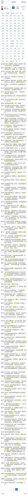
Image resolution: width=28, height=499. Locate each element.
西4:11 (2, 457)
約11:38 (3, 129)
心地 (3, 41)
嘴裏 (3, 61)
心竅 (17, 46)
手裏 (11, 36)
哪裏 (23, 28)
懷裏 (23, 20)
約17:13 (3, 159)
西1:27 (2, 438)
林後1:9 (3, 333)
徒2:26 (2, 163)
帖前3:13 (3, 468)
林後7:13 (3, 366)
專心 (23, 58)
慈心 (11, 15)
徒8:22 (2, 183)
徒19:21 (3, 216)
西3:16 (2, 447)
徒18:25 (3, 205)
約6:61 (2, 105)
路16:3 (2, 67)
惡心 (3, 18)
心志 (3, 53)
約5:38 (2, 99)
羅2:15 (2, 239)
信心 (7, 51)
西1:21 (2, 434)
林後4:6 (3, 354)
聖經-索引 (14, 2)
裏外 (19, 25)
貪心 (19, 36)
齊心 (23, 30)
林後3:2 (3, 350)
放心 (11, 18)
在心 (7, 58)
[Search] (2, 3)
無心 (11, 38)
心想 (3, 51)
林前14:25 (3, 326)
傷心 (3, 36)
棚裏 (15, 30)
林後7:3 (3, 363)
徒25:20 (3, 221)
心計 (7, 43)
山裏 (23, 33)
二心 (7, 18)
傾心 (3, 33)
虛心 (15, 53)
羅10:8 (2, 294)
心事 (7, 48)
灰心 (11, 23)
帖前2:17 (3, 463)
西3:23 (2, 454)
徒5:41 (2, 176)
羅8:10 (2, 268)
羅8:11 (2, 272)
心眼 (15, 51)
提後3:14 (3, 479)
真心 (15, 58)
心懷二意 (12, 61)
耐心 (3, 30)
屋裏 (7, 38)
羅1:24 (2, 235)
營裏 (15, 56)
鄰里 (3, 28)
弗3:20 (2, 404)
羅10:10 (3, 303)
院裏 (3, 58)
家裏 (15, 23)
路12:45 (3, 64)
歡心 (3, 23)
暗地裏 (7, 13)
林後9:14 (3, 372)
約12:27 (3, 133)
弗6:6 (2, 411)
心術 (11, 48)
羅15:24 (3, 313)
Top (3, 493)
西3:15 (2, 443)
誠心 (7, 15)
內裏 (7, 30)
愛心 (3, 13)
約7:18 (2, 109)
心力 (23, 9)
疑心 (3, 56)
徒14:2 (2, 192)
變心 (21, 13)
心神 (3, 48)
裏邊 (7, 25)
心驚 (17, 43)
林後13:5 (3, 376)
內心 (11, 30)
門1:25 (2, 482)
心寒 (17, 41)
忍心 (19, 33)
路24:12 (3, 80)
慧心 (7, 23)
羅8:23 (2, 279)
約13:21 (3, 144)
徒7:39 (2, 180)
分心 (15, 18)
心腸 (19, 38)
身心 (7, 36)
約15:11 (3, 155)
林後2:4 (3, 341)
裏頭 (15, 25)
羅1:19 (2, 232)
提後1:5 (3, 473)
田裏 (23, 36)
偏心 (19, 30)
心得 (23, 38)
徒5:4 (2, 167)
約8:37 (2, 114)
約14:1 (2, 148)
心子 (11, 53)
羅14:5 (2, 309)
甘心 (19, 18)
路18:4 (2, 76)
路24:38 (3, 84)
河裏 (15, 20)
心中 (7, 53)
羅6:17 (2, 259)
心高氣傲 (12, 41)
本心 (17, 13)
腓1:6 (2, 415)
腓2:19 (2, 428)
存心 (15, 15)
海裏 (11, 20)
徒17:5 (2, 196)
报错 (25, 493)
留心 (7, 28)
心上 (21, 46)
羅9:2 (2, 284)
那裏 (19, 28)
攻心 (23, 18)
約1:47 (2, 88)
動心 (23, 15)
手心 (15, 36)
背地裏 (12, 13)
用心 (23, 56)
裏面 (11, 25)
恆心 (19, 20)
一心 (7, 56)
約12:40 (3, 136)
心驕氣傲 (12, 43)
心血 (11, 51)
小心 (15, 38)
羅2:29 (2, 245)
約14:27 (3, 150)
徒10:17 (3, 187)
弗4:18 (2, 407)
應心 (19, 56)
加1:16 (2, 381)
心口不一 (23, 6)
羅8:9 (2, 263)
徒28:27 (3, 226)
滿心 (11, 28)
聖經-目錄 (23, 2)
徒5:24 (2, 172)
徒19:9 (2, 211)
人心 (15, 33)
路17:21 (3, 71)
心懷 (21, 41)
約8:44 (2, 118)
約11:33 (3, 125)
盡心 (19, 23)
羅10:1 (2, 286)
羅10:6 (2, 290)
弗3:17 (2, 400)
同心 (3, 38)
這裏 (11, 58)
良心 (23, 25)
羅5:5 (2, 255)
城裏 (3, 15)
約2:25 (2, 95)
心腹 (7, 41)
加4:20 (2, 388)
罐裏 (7, 20)
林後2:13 (3, 346)
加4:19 (2, 385)
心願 (23, 51)
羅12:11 (3, 307)
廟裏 (15, 28)
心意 (19, 51)
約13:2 (2, 140)
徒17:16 (3, 201)
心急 (3, 43)
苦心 (3, 25)
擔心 (19, 15)
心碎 (19, 48)
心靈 (7, 46)
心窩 (23, 48)
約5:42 (2, 103)
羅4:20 (2, 250)
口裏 (23, 23)
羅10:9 (2, 299)
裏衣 (7, 61)
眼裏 (19, 53)
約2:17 (2, 92)
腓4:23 (2, 432)
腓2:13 (2, 424)
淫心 (11, 56)
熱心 (11, 33)
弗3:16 (2, 396)
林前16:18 (3, 329)
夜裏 (23, 53)
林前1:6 (3, 316)
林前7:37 (3, 320)
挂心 (3, 20)
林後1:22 (3, 337)
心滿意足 (12, 46)
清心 (7, 33)
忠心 (19, 58)
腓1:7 (2, 419)
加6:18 (2, 392)
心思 (15, 48)
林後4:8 (3, 359)
